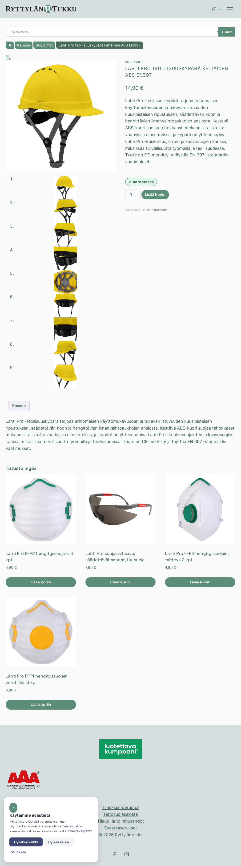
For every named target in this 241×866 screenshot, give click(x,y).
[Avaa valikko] (229, 9)
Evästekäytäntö (80, 831)
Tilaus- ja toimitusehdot (120, 821)
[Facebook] (114, 854)
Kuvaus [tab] (19, 405)
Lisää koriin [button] (41, 582)
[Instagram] (126, 854)
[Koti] (10, 45)
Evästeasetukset (120, 827)
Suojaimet (134, 62)
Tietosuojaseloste (120, 814)
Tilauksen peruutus (120, 807)
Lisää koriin (155, 194)
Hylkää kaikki (58, 842)
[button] (8, 57)
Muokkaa (18, 852)
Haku (227, 32)
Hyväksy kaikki (26, 842)
